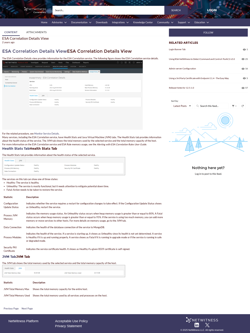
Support (182, 22)
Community (163, 22)
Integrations (118, 22)
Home (44, 22)
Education (200, 22)
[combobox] (120, 10)
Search (176, 10)
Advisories (57, 22)
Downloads (102, 22)
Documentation (79, 22)
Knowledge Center (143, 22)
